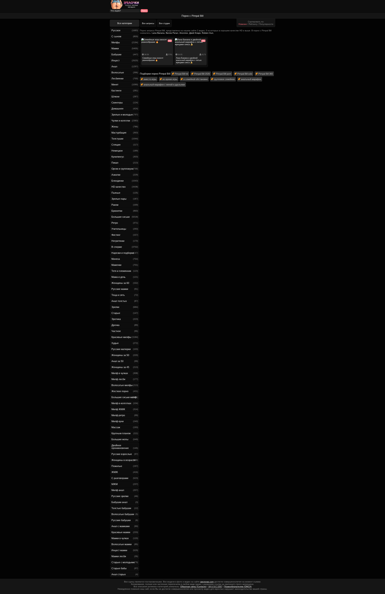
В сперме (116, 247)
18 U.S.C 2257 (215, 586)
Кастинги (116, 90)
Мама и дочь (118, 277)
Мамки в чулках (120, 538)
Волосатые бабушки (122, 514)
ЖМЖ (114, 472)
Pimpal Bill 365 (265, 73)
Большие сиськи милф (124, 397)
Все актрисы (148, 23)
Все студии (164, 23)
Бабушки (116, 54)
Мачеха (115, 259)
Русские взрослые (121, 454)
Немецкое (117, 150)
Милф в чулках (119, 373)
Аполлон (183, 33)
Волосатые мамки (121, 544)
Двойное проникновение (120, 446)
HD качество (118, 187)
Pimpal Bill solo (244, 73)
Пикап (114, 162)
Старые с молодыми (122, 562)
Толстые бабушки (121, 508)
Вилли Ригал (172, 33)
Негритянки (117, 241)
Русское (115, 30)
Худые (115, 343)
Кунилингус (117, 156)
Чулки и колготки (120, 120)
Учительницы (118, 229)
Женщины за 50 (120, 355)
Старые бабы (119, 568)
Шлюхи (115, 96)
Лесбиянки (117, 78)
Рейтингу (253, 24)
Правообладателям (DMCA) (238, 586)
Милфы (115, 42)
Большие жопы (119, 439)
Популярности (266, 24)
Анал (114, 66)
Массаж (115, 427)
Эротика (116, 319)
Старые (115, 313)
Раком (114, 205)
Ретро (114, 223)
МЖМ (114, 484)
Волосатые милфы (122, 385)
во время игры (170, 79)
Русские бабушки (121, 520)
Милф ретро (118, 415)
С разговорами (119, 478)
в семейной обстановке (195, 79)
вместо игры (150, 79)
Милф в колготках (121, 403)
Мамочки (116, 265)
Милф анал (117, 490)
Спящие (116, 144)
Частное (116, 331)
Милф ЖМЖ (118, 409)
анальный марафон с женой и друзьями (164, 84)
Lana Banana (158, 33)
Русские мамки (119, 289)
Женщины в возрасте (123, 460)
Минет (114, 84)
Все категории (124, 23)
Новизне (243, 24)
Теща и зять (118, 295)
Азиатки (115, 174)
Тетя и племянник (121, 271)
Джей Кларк (195, 33)
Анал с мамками (120, 526)
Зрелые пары (118, 199)
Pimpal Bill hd (181, 73)
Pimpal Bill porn (223, 73)
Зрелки (115, 307)
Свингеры (117, 102)
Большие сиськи (120, 217)
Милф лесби (118, 379)
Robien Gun (207, 33)
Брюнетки (116, 211)
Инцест (115, 60)
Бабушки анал (119, 502)
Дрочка (115, 325)
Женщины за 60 (120, 283)
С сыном (116, 36)
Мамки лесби (118, 556)
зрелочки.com (207, 581)
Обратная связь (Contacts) (193, 586)
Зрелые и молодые (122, 114)
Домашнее (117, 108)
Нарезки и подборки (122, 253)
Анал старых (118, 574)
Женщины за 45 (120, 367)
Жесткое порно (119, 391)
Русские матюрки (121, 349)
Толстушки (117, 138)
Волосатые (117, 72)
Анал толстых (119, 301)
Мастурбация (118, 132)
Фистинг (115, 235)
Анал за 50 (117, 361)
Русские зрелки (119, 496)
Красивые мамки (120, 532)
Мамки (115, 48)
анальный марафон (251, 79)
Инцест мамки (119, 550)
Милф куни (117, 421)
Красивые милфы (121, 337)
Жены (114, 126)
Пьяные (115, 193)
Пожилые (116, 466)
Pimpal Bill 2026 (202, 73)
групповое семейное (224, 79)
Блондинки (117, 181)
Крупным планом (121, 433)
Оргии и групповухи (122, 168)
